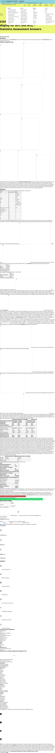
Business (34, 21)
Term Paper (47, 15)
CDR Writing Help (11, 18)
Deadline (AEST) (14, 515)
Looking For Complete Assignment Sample (21, 499)
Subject (1, 507)
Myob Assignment (23, 12)
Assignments (2, 685)
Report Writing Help (11, 19)
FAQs (1, 672)
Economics (2, 697)
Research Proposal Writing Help (13, 12)
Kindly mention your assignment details (17, 521)
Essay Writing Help (11, 15)
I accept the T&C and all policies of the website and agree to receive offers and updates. (18, 524)
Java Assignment (23, 11)
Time (1, 516)
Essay (1, 688)
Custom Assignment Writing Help (13, 16)
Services (1, 670)
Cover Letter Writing (24, 21)
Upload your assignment (3, 518)
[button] (51, 4)
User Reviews (2, 675)
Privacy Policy (2, 679)
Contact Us (46, 8)
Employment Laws (3, 708)
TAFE (1, 689)
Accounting (35, 18)
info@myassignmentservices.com (32, 2)
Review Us (2, 678)
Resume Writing (10, 22)
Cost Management (24, 15)
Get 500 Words (4, 752)
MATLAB (34, 22)
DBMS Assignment (24, 19)
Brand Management (24, 18)
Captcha (1, 521)
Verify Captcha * (26, 522)
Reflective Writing (48, 19)
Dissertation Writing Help (12, 11)
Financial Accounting (24, 16)
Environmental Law (49, 18)
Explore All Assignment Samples (6, 659)
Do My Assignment (24, 9)
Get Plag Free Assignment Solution (13, 496)
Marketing (35, 16)
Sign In (41, 2)
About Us (46, 9)
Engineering (35, 15)
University (40, 5)
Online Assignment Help (12, 9)
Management (35, 12)
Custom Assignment (4, 691)
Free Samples (34, 5)
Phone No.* (13, 505)
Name (12, 502)
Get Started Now (3, 525)
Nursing (34, 9)
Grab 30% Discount (5, 661)
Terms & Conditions (4, 683)
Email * (12, 503)
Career (46, 12)
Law (33, 11)
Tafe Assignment (23, 22)
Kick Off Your (12, 1)
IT (33, 19)
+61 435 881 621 (20, 2)
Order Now (10, 661)
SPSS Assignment (48, 22)
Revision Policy (3, 682)
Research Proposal (4, 690)
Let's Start (2, 645)
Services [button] (29, 5)
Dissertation (2, 686)
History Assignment (49, 16)
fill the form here (30, 494)
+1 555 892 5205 (9, 2)
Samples (1, 671)
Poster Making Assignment (50, 21)
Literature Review (11, 21)
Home (1, 669)
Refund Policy (3, 680)
